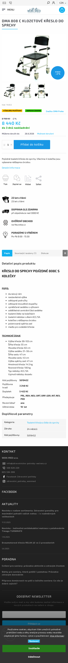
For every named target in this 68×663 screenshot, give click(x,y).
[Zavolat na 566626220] (11, 2)
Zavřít (58, 189)
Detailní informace (11, 167)
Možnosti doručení (45, 133)
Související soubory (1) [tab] (26, 253)
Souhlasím (34, 648)
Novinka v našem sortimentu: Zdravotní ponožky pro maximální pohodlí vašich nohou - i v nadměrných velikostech (30, 513)
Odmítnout (34, 657)
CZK (61, 3)
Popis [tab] (7, 253)
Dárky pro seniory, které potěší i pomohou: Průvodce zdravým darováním (30, 573)
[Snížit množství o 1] (4, 144)
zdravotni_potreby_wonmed (21, 481)
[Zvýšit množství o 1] (11, 144)
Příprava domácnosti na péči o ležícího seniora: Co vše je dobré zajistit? (32, 582)
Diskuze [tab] (45, 253)
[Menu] (8, 9)
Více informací (57, 636)
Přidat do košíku (32, 144)
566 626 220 (13, 467)
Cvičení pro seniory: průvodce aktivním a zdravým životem (33, 566)
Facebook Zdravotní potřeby (21, 476)
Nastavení (34, 641)
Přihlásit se (34, 623)
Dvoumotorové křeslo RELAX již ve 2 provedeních (28, 542)
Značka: (55, 111)
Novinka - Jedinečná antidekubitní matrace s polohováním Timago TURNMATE (33, 529)
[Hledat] (48, 3)
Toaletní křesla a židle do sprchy (43, 422)
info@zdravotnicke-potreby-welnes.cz (27, 463)
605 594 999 (8, 472)
